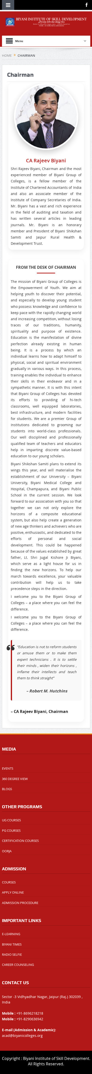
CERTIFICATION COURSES (20, 840)
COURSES (9, 882)
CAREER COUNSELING (18, 964)
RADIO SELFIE (12, 954)
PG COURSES (11, 830)
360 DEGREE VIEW (15, 779)
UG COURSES (11, 820)
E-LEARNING (11, 934)
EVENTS (7, 768)
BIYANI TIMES (12, 944)
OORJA (7, 851)
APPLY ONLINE (13, 892)
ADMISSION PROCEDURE (20, 903)
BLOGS (7, 789)
